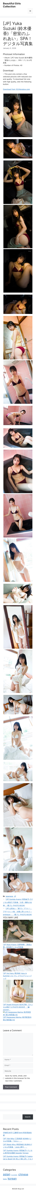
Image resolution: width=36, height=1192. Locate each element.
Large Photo (8, 137)
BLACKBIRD (14, 1175)
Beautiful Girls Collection (12, 5)
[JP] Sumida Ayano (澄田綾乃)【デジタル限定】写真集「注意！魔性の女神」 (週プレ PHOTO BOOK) (18, 902)
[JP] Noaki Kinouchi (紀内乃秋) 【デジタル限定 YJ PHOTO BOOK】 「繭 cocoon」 (18, 1007)
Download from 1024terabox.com (16, 89)
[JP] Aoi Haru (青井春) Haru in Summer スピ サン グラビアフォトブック (17, 975)
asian (6, 1174)
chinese (23, 1174)
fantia (5, 1179)
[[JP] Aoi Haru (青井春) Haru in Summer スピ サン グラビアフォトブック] (18, 971)
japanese (9, 896)
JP (15, 896)
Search (27, 1117)
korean (12, 1178)
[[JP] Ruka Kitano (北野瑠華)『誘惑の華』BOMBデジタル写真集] (18, 942)
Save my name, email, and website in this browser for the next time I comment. (17, 1078)
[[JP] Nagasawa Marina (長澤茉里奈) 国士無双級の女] (18, 1015)
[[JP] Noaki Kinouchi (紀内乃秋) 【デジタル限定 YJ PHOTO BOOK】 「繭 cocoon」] (18, 1002)
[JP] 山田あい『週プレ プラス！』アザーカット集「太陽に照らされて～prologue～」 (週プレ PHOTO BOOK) (17, 911)
